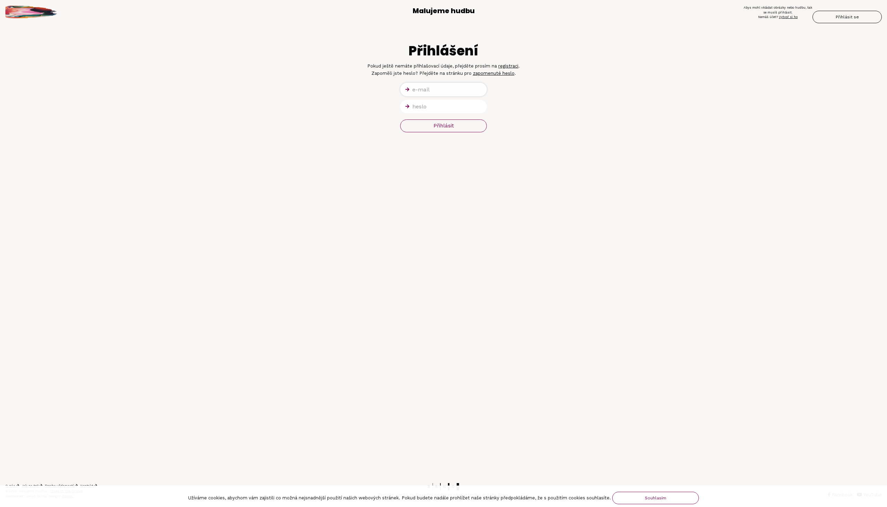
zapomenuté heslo (494, 73)
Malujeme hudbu (444, 11)
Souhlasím (655, 498)
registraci (508, 66)
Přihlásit (443, 126)
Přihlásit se (847, 17)
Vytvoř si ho (788, 17)
